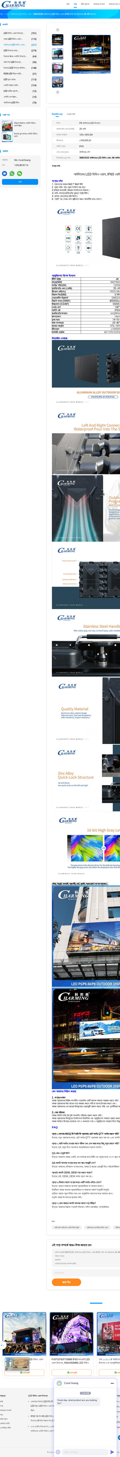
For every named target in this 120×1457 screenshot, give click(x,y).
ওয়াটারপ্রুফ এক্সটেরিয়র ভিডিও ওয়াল (97, 1227)
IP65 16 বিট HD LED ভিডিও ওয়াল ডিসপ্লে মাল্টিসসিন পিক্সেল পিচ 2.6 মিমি (44, 1418)
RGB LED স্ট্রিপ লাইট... (20, 73)
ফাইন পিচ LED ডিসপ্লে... (20, 62)
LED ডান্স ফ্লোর (20, 79)
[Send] (112, 1452)
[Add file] (58, 1452)
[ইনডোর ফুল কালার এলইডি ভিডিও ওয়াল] (7, 136)
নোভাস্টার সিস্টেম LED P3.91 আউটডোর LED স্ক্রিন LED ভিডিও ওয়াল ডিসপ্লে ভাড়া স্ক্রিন (46, 1406)
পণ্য (1, 1406)
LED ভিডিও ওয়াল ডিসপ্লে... (20, 33)
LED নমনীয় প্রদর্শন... (20, 91)
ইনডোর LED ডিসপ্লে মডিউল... (20, 68)
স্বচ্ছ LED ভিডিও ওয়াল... (20, 39)
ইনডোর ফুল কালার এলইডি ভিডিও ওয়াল (26, 134)
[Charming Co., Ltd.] (14, 4)
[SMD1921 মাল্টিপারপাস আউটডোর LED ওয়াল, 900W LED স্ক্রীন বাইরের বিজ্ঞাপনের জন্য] (71, 1334)
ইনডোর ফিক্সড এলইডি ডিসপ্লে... (20, 56)
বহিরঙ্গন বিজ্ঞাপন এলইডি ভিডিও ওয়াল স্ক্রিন (25, 124)
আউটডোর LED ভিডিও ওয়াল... (20, 44)
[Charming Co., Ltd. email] (4, 173)
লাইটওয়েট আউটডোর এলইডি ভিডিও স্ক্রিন (67, 1227)
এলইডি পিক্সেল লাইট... (20, 85)
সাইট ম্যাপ (4, 1419)
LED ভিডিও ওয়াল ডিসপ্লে (38, 1395)
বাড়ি (1, 1401)
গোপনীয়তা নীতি (5, 1428)
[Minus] (112, 1383)
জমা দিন (66, 1282)
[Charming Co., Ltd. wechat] (19, 173)
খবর (1, 1414)
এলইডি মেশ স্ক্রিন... (20, 97)
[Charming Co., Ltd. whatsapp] (12, 173)
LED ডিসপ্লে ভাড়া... (20, 50)
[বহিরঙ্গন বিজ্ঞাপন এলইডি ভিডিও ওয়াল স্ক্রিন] (7, 126)
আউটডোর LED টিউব (20, 102)
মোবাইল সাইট (5, 1423)
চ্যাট (20, 182)
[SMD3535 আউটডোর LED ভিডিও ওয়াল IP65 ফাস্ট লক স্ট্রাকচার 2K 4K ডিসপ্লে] (91, 54)
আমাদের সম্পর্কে (5, 1410)
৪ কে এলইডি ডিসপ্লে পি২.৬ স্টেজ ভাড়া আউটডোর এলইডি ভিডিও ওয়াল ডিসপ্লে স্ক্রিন (47, 1428)
